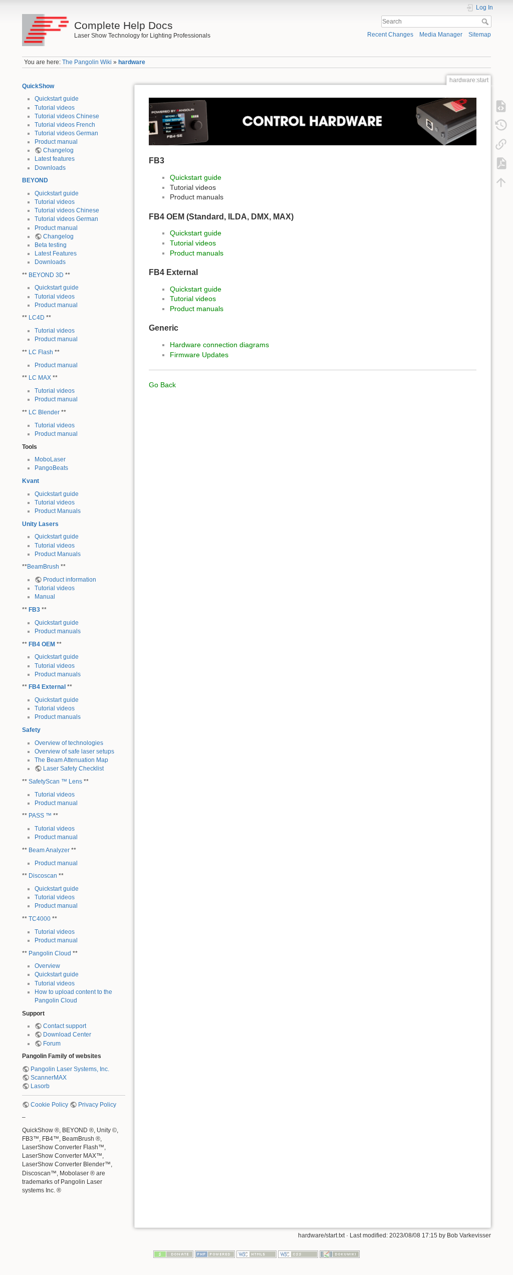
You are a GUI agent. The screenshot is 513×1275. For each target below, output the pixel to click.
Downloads (50, 167)
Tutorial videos (55, 107)
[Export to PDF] (500, 163)
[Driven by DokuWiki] (340, 1253)
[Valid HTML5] (256, 1253)
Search (486, 21)
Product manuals (58, 631)
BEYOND (35, 180)
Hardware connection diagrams (219, 345)
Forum (52, 1043)
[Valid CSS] (298, 1253)
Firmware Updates (199, 355)
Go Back (162, 385)
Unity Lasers (40, 524)
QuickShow (38, 86)
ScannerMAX (49, 1077)
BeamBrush (43, 566)
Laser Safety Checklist (73, 768)
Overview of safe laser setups (74, 751)
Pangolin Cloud (50, 953)
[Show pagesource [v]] (500, 106)
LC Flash (41, 352)
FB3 (34, 609)
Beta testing (51, 244)
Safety (31, 729)
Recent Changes (390, 34)
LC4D (37, 317)
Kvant (30, 480)
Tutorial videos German (66, 133)
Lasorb (40, 1086)
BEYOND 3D (46, 275)
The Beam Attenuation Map (71, 759)
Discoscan (43, 875)
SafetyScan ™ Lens (55, 781)
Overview (47, 965)
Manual (45, 596)
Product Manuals (58, 511)
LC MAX (40, 377)
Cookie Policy (49, 1104)
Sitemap (479, 34)
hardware (131, 62)
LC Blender (44, 412)
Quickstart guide (57, 98)
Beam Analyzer (49, 850)
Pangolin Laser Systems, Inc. (70, 1069)
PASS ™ (40, 815)
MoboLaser (50, 459)
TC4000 (40, 918)
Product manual (56, 141)
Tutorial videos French (65, 124)
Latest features (55, 158)
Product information (69, 579)
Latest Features (56, 253)
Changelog (58, 150)
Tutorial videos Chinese (67, 116)
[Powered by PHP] (215, 1253)
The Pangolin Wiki (87, 62)
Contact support (64, 1026)
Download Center (67, 1034)
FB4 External (47, 686)
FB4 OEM (42, 644)
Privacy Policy (97, 1104)
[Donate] (173, 1253)
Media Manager (440, 34)
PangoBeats (51, 467)
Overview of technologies (69, 742)
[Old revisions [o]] (500, 125)
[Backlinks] (500, 144)
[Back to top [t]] (500, 182)
